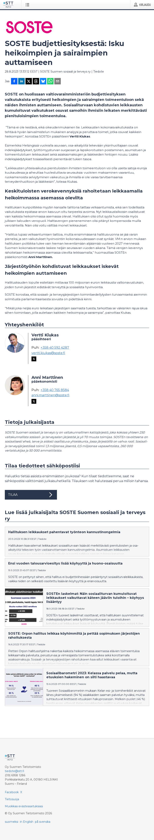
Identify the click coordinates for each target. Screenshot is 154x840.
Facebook (12, 792)
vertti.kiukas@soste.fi (48, 353)
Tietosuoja (12, 799)
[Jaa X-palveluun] (28, 81)
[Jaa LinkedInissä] (21, 81)
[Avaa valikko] (28, 4)
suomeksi (11, 822)
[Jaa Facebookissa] (14, 81)
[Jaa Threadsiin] (36, 81)
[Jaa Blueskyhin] (43, 81)
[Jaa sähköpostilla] (57, 81)
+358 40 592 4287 (55, 347)
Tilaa (12, 495)
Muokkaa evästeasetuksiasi (24, 806)
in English (26, 822)
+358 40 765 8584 (55, 390)
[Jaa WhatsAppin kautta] (50, 81)
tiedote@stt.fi (14, 771)
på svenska (42, 822)
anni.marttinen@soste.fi (50, 395)
